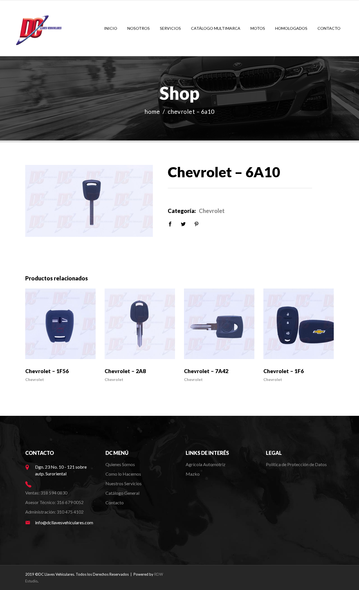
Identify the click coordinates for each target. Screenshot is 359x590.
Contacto (114, 502)
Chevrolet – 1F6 (283, 371)
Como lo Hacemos (123, 473)
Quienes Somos (120, 464)
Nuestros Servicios (123, 483)
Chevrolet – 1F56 (47, 371)
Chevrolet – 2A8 (125, 371)
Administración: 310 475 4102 (54, 511)
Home (152, 111)
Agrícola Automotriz (206, 464)
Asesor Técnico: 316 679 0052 (54, 502)
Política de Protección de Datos (296, 464)
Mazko (193, 473)
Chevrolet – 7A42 (206, 371)
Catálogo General (122, 493)
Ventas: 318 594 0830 (46, 492)
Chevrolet (212, 210)
